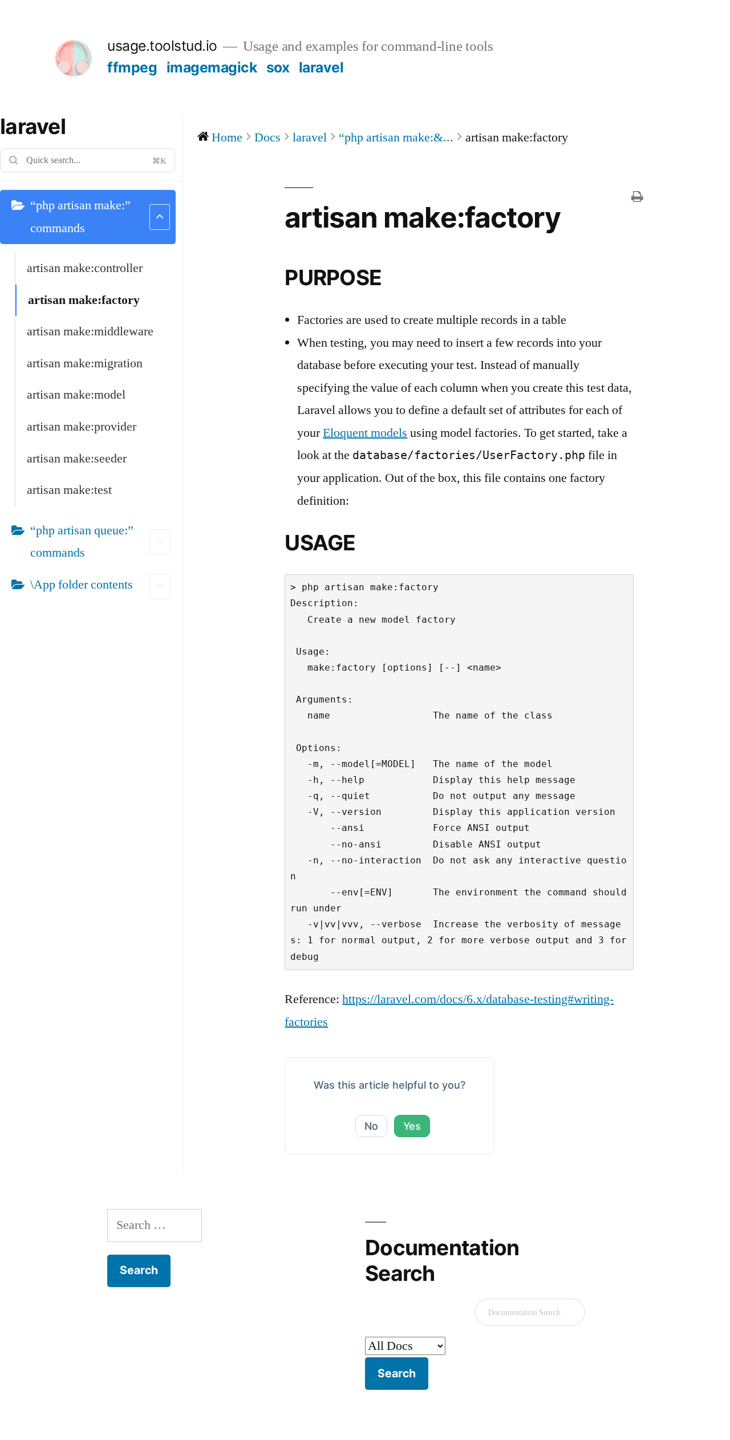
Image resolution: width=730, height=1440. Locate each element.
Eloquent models (365, 433)
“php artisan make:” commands (80, 216)
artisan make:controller (85, 268)
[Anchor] (392, 277)
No (371, 1126)
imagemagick (212, 67)
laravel (321, 67)
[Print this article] (637, 198)
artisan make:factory (84, 300)
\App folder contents (81, 585)
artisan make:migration (85, 363)
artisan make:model (76, 395)
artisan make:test (69, 490)
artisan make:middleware (90, 331)
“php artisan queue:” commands (81, 541)
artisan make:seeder (77, 459)
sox (278, 67)
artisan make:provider (81, 427)
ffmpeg (132, 67)
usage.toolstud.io (162, 45)
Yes (412, 1126)
